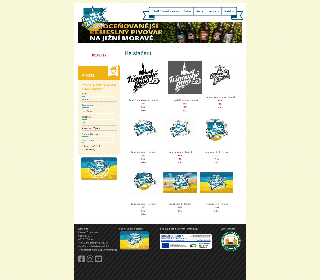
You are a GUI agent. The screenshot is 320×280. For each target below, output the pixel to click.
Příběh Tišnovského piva (166, 10)
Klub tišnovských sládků (131, 228)
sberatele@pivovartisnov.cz (103, 249)
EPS (143, 103)
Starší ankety (88, 149)
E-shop (187, 10)
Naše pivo (213, 10)
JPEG (143, 110)
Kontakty (229, 10)
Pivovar (200, 10)
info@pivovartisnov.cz (97, 242)
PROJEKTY (99, 55)
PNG (143, 106)
